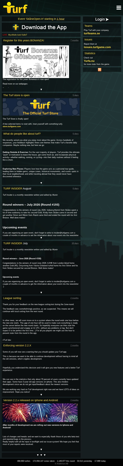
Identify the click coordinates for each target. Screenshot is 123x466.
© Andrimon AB (61, 464)
